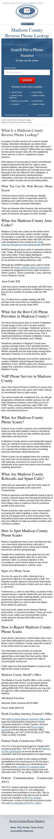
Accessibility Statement (21, 831)
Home (13, 827)
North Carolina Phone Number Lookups (16, 120)
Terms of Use (37, 827)
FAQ (19, 827)
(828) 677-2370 (28, 24)
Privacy (26, 827)
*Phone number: (10, 68)
